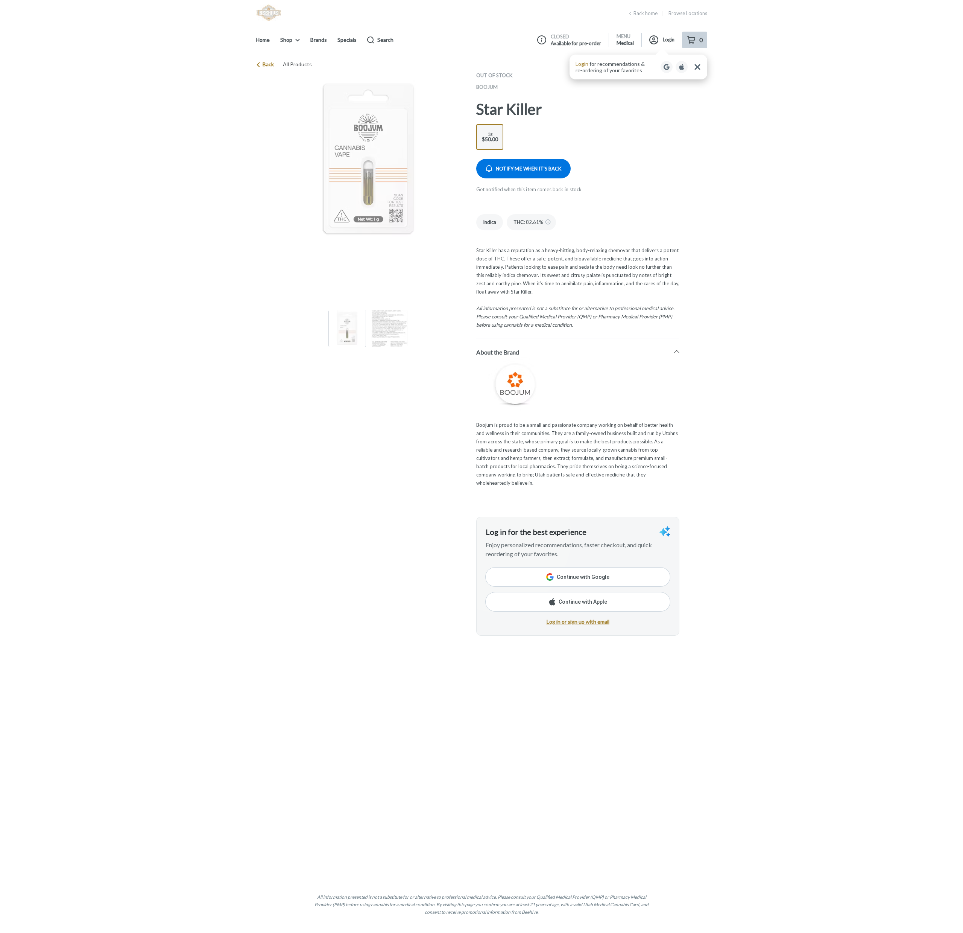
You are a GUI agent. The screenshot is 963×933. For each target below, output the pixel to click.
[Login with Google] (667, 67)
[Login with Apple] (682, 67)
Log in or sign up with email (578, 621)
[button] (638, 67)
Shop (286, 40)
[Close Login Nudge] (697, 67)
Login (668, 40)
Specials (347, 40)
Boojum (487, 87)
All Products (297, 64)
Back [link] (268, 64)
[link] (489, 222)
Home (263, 40)
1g (490, 136)
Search (385, 40)
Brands (318, 40)
